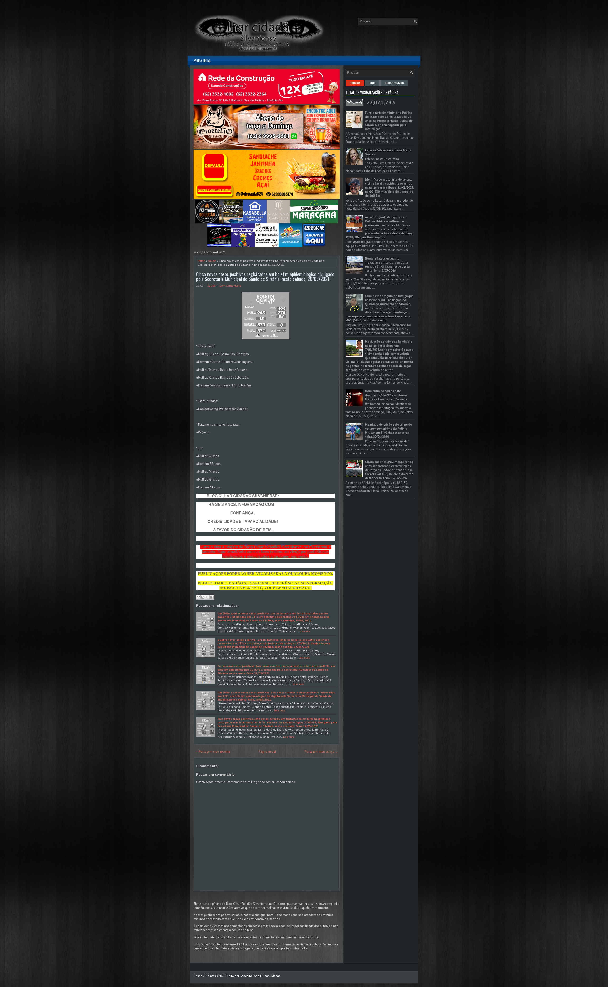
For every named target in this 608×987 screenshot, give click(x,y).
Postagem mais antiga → (321, 752)
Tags (372, 83)
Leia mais (304, 631)
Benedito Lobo (249, 976)
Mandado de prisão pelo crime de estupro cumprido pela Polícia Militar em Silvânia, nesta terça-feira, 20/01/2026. (388, 431)
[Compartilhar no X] (207, 597)
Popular (355, 83)
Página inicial (202, 60)
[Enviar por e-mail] (198, 597)
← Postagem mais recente (212, 752)
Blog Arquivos (394, 83)
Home (201, 261)
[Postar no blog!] (202, 597)
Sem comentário (230, 285)
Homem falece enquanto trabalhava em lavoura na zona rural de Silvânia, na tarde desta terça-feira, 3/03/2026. (387, 264)
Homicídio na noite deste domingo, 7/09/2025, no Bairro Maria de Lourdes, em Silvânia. (386, 395)
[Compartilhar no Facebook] (211, 597)
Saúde (212, 261)
